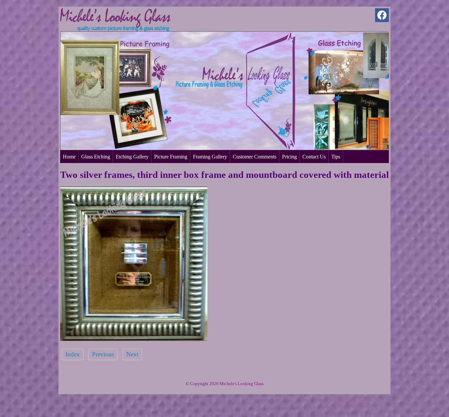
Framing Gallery (210, 156)
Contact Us (314, 156)
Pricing (289, 156)
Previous (103, 354)
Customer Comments (254, 156)
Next (132, 354)
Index (72, 354)
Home (69, 156)
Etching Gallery (132, 156)
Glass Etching (95, 156)
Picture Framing (170, 156)
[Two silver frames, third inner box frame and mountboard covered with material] (133, 338)
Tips (335, 156)
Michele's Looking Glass (242, 383)
